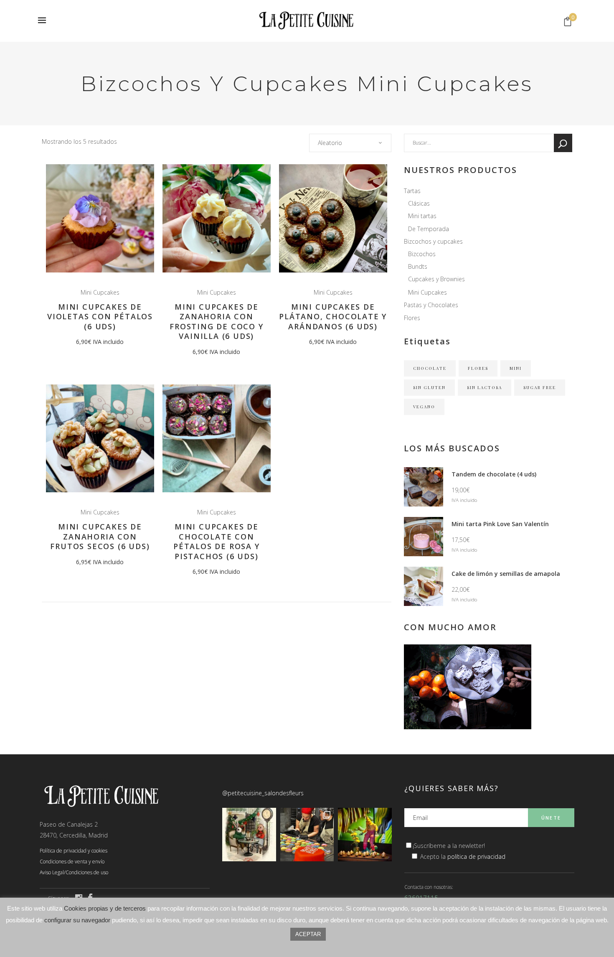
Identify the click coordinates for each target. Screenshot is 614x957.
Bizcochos (422, 254)
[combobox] (350, 143)
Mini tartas (422, 216)
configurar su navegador (77, 920)
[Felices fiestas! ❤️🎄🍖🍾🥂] (249, 835)
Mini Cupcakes (100, 292)
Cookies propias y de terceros (105, 908)
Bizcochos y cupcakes (433, 241)
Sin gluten (429, 387)
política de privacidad (476, 856)
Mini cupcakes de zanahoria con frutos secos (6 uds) (100, 536)
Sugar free (539, 387)
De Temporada (428, 229)
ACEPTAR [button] (308, 934)
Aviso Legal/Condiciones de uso (74, 872)
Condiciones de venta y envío (72, 861)
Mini (516, 368)
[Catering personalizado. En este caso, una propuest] (365, 835)
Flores (412, 318)
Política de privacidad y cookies (73, 850)
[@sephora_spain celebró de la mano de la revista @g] (307, 835)
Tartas (412, 191)
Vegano (424, 407)
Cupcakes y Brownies (436, 279)
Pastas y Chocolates (431, 305)
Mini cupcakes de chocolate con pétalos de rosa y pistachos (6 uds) (216, 541)
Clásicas (419, 203)
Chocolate (430, 368)
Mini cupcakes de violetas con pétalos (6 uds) (100, 316)
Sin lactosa (484, 387)
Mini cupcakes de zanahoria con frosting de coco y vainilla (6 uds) (216, 321)
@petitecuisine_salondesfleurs (263, 793)
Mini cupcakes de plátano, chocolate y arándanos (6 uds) (333, 316)
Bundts (417, 266)
